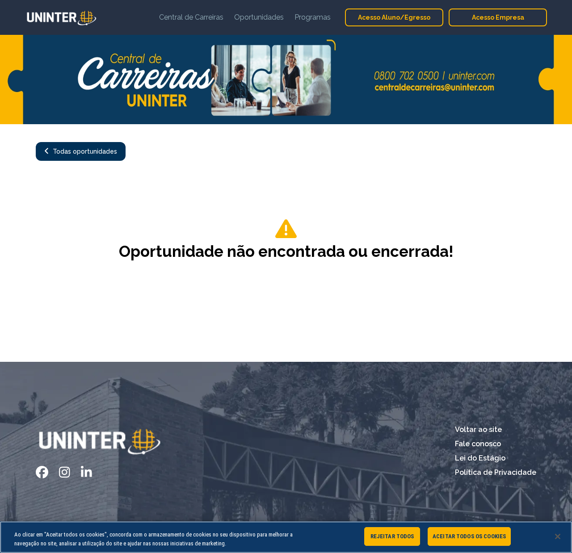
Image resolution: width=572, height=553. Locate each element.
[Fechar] (558, 536)
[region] (286, 537)
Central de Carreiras (191, 17)
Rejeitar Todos (392, 536)
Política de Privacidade (495, 472)
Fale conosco (478, 444)
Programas (312, 17)
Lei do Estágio (480, 458)
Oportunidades (259, 17)
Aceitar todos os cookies (469, 536)
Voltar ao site (478, 429)
